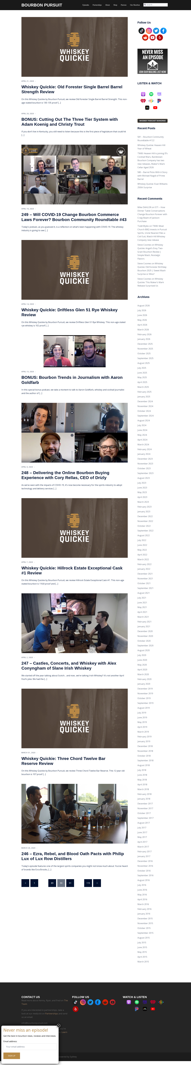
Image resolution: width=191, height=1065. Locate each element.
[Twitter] (156, 30)
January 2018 (143, 798)
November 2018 (145, 751)
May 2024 (142, 434)
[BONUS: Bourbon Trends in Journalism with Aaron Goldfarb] (75, 351)
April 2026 (142, 324)
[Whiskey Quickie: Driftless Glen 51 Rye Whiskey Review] (74, 269)
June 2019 (142, 717)
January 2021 (143, 626)
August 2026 (143, 305)
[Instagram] (149, 30)
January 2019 (143, 741)
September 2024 (145, 415)
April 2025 (142, 382)
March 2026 (143, 329)
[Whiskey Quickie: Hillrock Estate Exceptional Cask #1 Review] (74, 527)
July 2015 (141, 942)
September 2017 (145, 818)
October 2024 (144, 411)
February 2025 (144, 391)
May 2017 (142, 837)
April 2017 (142, 841)
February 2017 (144, 851)
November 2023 (145, 463)
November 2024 (145, 406)
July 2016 (141, 885)
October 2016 (144, 870)
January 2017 (143, 856)
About (107, 5)
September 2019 (145, 703)
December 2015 (145, 918)
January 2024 (143, 454)
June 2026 (142, 315)
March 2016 (143, 904)
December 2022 (145, 516)
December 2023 (145, 458)
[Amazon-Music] (161, 94)
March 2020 (143, 674)
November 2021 (145, 578)
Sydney (73, 1056)
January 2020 (143, 683)
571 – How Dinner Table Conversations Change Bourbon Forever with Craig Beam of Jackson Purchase (152, 214)
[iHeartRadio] (144, 101)
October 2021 (144, 583)
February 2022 (144, 564)
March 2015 (143, 961)
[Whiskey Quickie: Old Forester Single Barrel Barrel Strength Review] (74, 46)
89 (52, 883)
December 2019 (145, 688)
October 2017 (144, 813)
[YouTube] (152, 37)
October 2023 (144, 468)
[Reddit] (145, 37)
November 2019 (145, 693)
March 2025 (143, 387)
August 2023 (143, 478)
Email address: (10, 1041)
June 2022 (142, 545)
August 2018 (143, 765)
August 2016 (143, 880)
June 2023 (142, 487)
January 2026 (143, 339)
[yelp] (159, 37)
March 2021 (143, 616)
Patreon (123, 5)
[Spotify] (153, 94)
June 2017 (142, 832)
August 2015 (143, 937)
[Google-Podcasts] (153, 101)
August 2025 (143, 363)
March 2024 (143, 444)
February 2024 (144, 449)
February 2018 (144, 794)
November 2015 (145, 923)
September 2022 (145, 530)
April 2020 (142, 669)
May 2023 (142, 492)
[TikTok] (141, 30)
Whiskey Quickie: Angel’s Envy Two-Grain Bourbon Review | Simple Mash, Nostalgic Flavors (150, 251)
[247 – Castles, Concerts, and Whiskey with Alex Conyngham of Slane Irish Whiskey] (74, 623)
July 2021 (141, 597)
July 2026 (141, 310)
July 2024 (141, 425)
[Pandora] (161, 101)
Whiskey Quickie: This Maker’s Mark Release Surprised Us (150, 282)
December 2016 (145, 861)
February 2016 (144, 909)
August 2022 (143, 535)
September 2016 (145, 875)
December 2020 (145, 631)
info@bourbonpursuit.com (34, 1023)
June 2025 (142, 372)
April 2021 (142, 612)
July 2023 (141, 482)
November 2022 (145, 521)
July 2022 (141, 540)
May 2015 (142, 952)
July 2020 (141, 655)
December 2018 (145, 746)
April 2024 (142, 439)
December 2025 (145, 343)
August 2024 (143, 420)
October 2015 (144, 928)
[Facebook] (163, 30)
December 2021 (145, 573)
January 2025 (143, 396)
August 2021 (143, 593)
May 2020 (142, 664)
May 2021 (142, 607)
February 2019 (144, 736)
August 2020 (143, 650)
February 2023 (144, 506)
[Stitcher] (148, 108)
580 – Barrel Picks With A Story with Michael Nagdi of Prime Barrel (152, 176)
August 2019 (143, 707)
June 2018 (142, 774)
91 (70, 883)
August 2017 (143, 822)
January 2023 (143, 511)
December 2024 (145, 401)
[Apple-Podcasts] (144, 94)
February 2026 (144, 334)
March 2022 (143, 559)
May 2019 (142, 722)
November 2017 (145, 808)
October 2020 (144, 640)
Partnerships (97, 5)
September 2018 (145, 760)
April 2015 (142, 956)
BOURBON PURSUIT (41, 5)
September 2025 (145, 358)
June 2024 (142, 430)
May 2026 (142, 320)
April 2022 (142, 554)
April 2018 (142, 784)
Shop (115, 5)
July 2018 (141, 770)
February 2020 (144, 679)
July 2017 (141, 827)
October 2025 (144, 353)
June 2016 (142, 889)
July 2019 (141, 712)
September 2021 (145, 588)
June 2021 (142, 602)
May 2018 (142, 779)
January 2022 (143, 568)
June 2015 (142, 947)
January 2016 (143, 913)
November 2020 (145, 636)
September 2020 (145, 645)
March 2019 (143, 731)
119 (88, 883)
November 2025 (145, 348)
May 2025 (142, 377)
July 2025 (141, 367)
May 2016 (142, 894)
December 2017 (145, 803)
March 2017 (143, 846)
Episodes (86, 5)
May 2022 (142, 549)
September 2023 (145, 473)
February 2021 (144, 621)
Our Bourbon (135, 5)
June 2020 (142, 660)
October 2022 (144, 526)
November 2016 (145, 865)
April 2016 (142, 899)
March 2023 (143, 501)
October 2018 (144, 755)
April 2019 (142, 727)
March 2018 (143, 789)
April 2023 (142, 497)
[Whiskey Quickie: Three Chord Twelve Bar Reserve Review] (74, 718)
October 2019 (144, 698)
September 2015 (145, 933)
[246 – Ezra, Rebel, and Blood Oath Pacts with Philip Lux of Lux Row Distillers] (74, 813)
